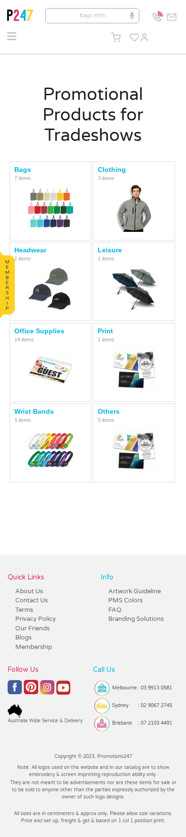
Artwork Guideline (134, 591)
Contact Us (31, 600)
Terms (24, 610)
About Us (29, 591)
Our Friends (32, 628)
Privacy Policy (35, 619)
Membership (33, 647)
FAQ (115, 610)
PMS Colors (125, 600)
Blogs (23, 637)
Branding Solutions (136, 619)
